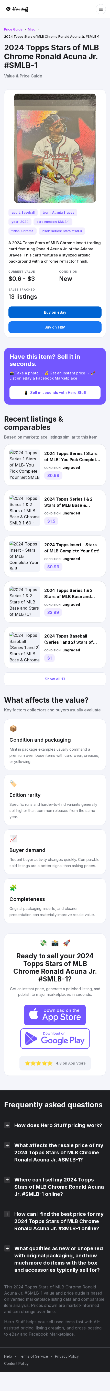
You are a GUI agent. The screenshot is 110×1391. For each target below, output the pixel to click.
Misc (31, 29)
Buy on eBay (55, 312)
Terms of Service (33, 1356)
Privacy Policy (67, 1356)
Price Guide (13, 29)
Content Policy (16, 1363)
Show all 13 (55, 679)
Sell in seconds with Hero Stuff (55, 392)
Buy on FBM (55, 327)
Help (8, 1356)
